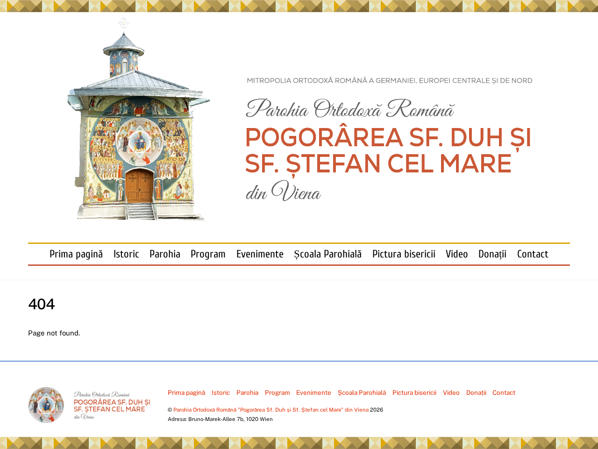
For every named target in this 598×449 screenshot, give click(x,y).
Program (208, 254)
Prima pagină (76, 254)
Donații (492, 254)
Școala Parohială (328, 254)
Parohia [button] (247, 392)
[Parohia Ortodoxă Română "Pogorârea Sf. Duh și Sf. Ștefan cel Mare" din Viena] (299, 217)
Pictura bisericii (403, 254)
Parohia (165, 254)
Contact (532, 254)
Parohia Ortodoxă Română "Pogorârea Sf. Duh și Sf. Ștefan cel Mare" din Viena (271, 409)
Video (457, 254)
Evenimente (260, 254)
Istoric (126, 254)
